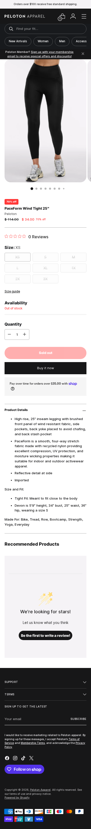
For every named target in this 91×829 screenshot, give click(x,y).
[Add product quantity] (24, 334)
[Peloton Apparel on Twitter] (32, 759)
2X (17, 279)
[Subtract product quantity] (9, 334)
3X (45, 279)
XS (17, 257)
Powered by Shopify (17, 797)
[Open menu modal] (84, 16)
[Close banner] (83, 54)
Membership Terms (33, 742)
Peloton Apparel (40, 789)
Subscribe (78, 718)
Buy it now (45, 368)
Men (62, 41)
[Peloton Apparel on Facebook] (8, 759)
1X (74, 268)
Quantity (13, 324)
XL (45, 268)
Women (43, 41)
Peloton (11, 214)
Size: (12, 247)
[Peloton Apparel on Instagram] (16, 759)
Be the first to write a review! (45, 635)
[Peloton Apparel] (25, 16)
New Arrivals (18, 41)
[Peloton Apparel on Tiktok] (24, 759)
